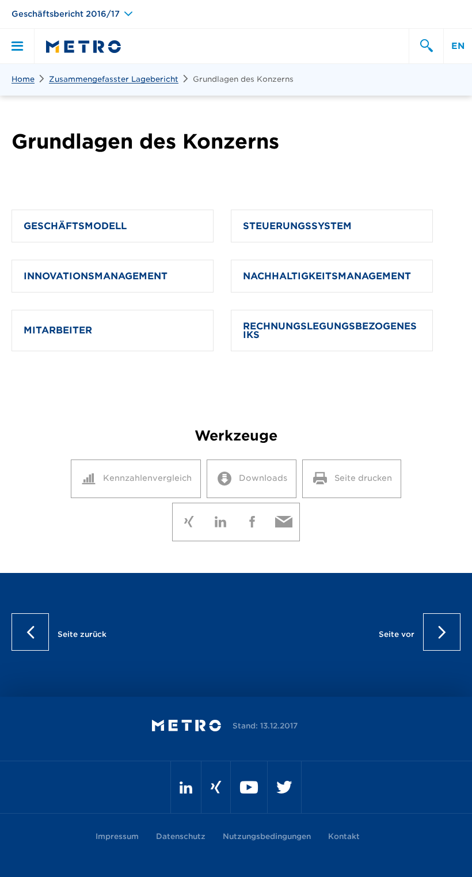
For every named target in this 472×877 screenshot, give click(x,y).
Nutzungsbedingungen (267, 836)
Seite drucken (363, 478)
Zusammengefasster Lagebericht (113, 79)
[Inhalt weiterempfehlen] (283, 519)
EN (458, 46)
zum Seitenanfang (236, 632)
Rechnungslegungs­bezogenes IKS (330, 330)
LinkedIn (220, 519)
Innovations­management (96, 276)
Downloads (263, 478)
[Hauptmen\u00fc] (17, 46)
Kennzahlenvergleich (147, 478)
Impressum (117, 836)
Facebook (252, 519)
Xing (188, 519)
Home (23, 79)
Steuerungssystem (297, 226)
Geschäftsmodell (75, 226)
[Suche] (426, 46)
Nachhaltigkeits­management (327, 276)
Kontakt (344, 836)
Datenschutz (180, 836)
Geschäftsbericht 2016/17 (66, 13)
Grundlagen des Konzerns (243, 79)
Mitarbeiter (58, 330)
